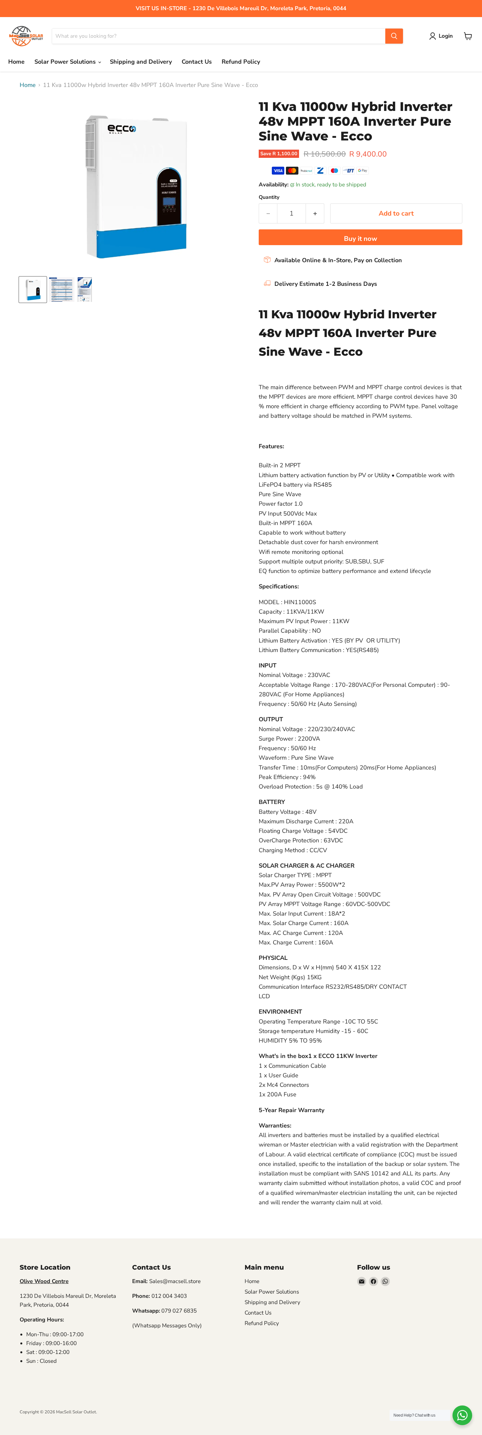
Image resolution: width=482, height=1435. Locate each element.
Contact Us (197, 62)
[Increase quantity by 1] (315, 213)
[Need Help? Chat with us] (462, 1415)
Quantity (269, 197)
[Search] (394, 36)
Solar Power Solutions (65, 62)
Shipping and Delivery (141, 62)
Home (16, 62)
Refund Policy (241, 62)
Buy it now (360, 238)
